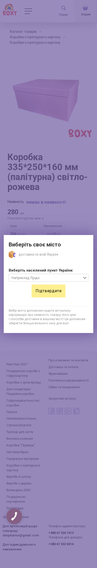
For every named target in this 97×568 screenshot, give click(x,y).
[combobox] (45, 278)
